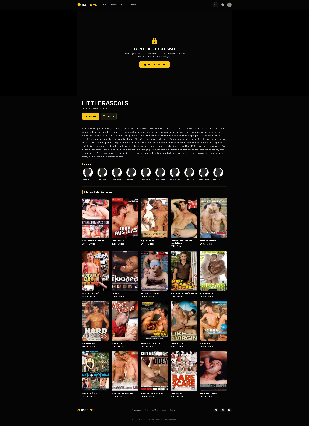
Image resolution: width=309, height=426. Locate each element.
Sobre (172, 410)
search (215, 5)
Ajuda (164, 410)
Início (105, 5)
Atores (133, 5)
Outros (95, 108)
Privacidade (136, 410)
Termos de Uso (151, 410)
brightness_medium (222, 4)
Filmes (114, 5)
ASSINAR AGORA (154, 64)
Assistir (90, 116)
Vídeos (123, 5)
